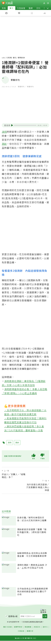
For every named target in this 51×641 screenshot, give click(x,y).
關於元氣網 (7, 627)
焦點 (4, 8)
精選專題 (28, 627)
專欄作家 (30, 631)
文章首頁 (21, 631)
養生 (11, 8)
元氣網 (9, 57)
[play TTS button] (12, 125)
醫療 (31, 8)
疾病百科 (37, 627)
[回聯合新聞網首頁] (3, 3)
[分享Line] (19, 13)
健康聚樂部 (18, 627)
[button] (48, 8)
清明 (4, 131)
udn (3, 57)
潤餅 (4, 143)
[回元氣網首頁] (9, 3)
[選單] (47, 3)
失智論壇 (21, 8)
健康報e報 (13, 616)
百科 (38, 8)
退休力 (45, 627)
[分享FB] (6, 13)
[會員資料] (44, 3)
